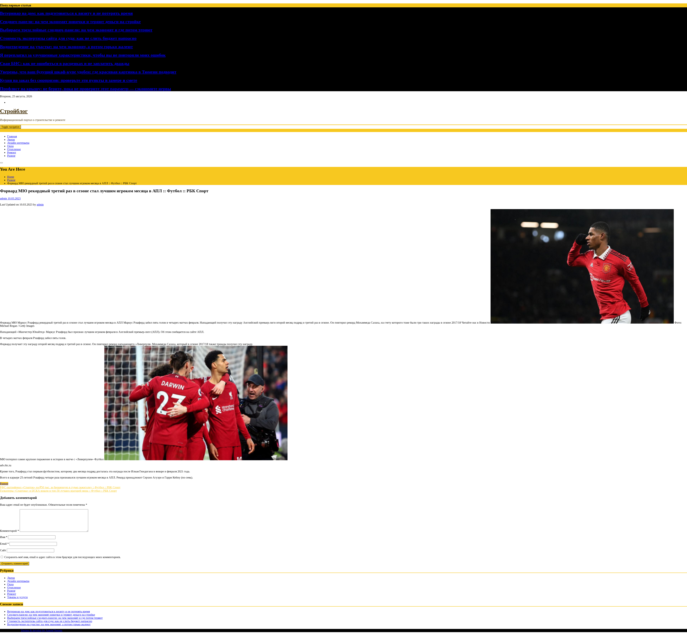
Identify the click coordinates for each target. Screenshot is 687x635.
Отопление (14, 149)
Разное (11, 155)
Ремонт (11, 152)
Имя (3, 537)
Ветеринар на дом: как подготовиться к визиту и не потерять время (66, 13)
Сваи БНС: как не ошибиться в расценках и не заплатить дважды (64, 63)
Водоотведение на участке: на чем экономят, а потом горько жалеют (66, 46)
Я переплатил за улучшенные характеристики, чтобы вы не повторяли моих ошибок (83, 55)
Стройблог (14, 111)
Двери (11, 139)
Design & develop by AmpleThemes (41, 630)
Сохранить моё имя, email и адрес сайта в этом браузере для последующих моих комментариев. (62, 557)
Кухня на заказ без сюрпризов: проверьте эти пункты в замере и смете (68, 80)
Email (4, 543)
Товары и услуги (17, 597)
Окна (10, 146)
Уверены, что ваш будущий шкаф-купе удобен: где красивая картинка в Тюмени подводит (88, 72)
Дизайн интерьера (18, 142)
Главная (12, 136)
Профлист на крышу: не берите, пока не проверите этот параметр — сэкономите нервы (85, 88)
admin (40, 204)
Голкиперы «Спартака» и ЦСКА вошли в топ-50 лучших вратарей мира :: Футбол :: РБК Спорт (58, 490)
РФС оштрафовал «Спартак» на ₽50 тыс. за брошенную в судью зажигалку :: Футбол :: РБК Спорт (60, 487)
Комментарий (9, 530)
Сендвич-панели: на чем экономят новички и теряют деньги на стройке (70, 21)
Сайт (3, 550)
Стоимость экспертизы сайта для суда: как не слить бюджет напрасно (68, 38)
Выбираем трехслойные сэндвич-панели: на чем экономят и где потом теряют (76, 30)
